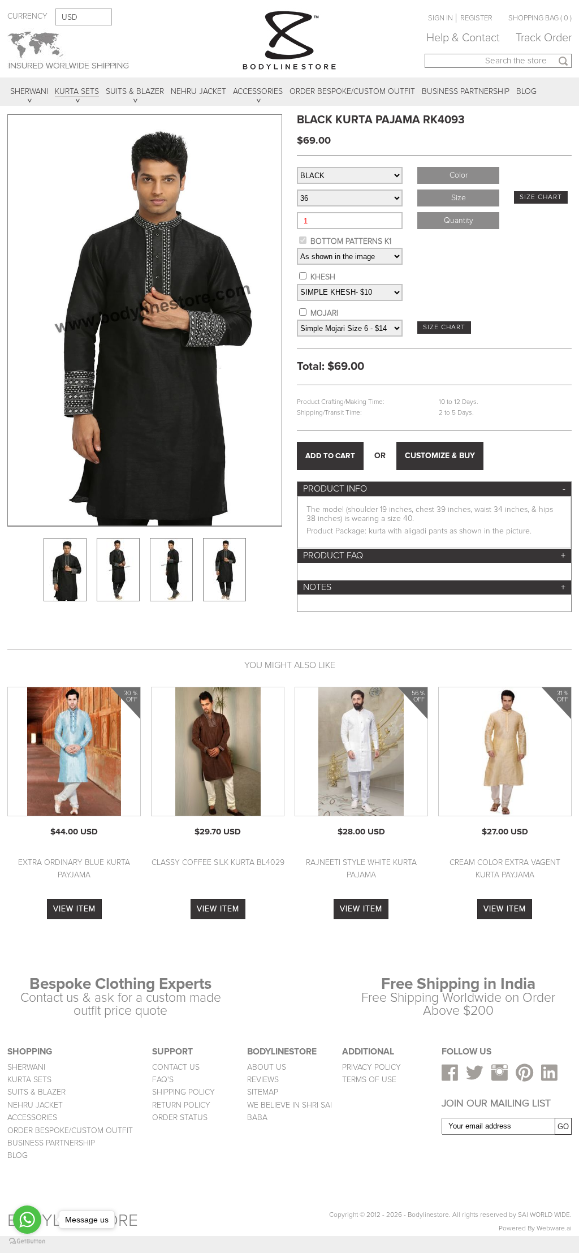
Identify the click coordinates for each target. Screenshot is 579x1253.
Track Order (544, 38)
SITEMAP (262, 1092)
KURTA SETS (29, 1079)
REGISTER (476, 18)
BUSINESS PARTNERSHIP (51, 1143)
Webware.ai (554, 1228)
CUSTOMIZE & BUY (440, 455)
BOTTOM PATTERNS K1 (350, 241)
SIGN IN (440, 18)
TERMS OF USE (369, 1079)
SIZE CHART (541, 197)
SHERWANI (26, 1067)
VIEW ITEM (74, 909)
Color (459, 175)
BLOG (17, 1155)
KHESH (322, 277)
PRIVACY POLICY (371, 1067)
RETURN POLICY (181, 1105)
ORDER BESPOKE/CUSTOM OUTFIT (70, 1130)
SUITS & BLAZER (36, 1092)
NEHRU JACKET (35, 1105)
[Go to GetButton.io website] (27, 1241)
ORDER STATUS (180, 1117)
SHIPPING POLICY (183, 1092)
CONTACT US (176, 1067)
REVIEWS (263, 1079)
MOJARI (324, 313)
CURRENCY (27, 16)
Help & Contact (463, 38)
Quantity (458, 220)
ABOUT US (266, 1067)
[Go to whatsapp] (27, 1219)
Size (458, 198)
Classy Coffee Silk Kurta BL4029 (218, 862)
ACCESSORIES (32, 1117)
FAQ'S (163, 1079)
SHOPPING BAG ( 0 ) (540, 18)
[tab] (434, 489)
